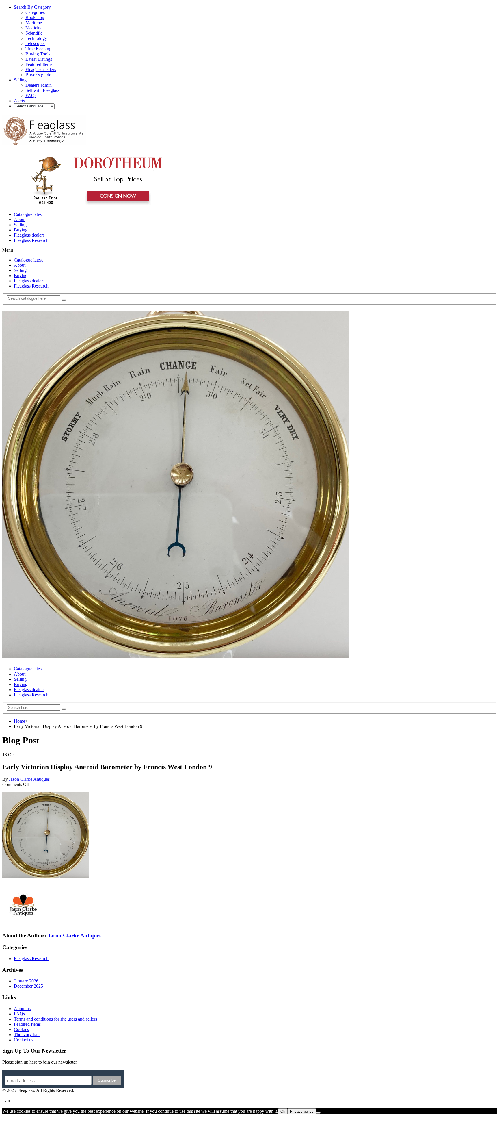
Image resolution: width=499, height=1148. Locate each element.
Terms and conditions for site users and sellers (55, 1019)
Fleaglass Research (31, 240)
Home (19, 721)
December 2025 (28, 986)
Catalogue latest (28, 214)
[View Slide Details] (94, 204)
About (19, 219)
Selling (20, 224)
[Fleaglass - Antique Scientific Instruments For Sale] (44, 142)
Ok (282, 1111)
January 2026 (26, 980)
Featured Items (27, 1024)
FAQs (19, 1013)
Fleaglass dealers (29, 235)
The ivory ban (27, 1034)
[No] (318, 1113)
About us (22, 1008)
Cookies (21, 1029)
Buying (20, 229)
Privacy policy (302, 1111)
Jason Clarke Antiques (29, 779)
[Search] (64, 300)
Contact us (23, 1039)
